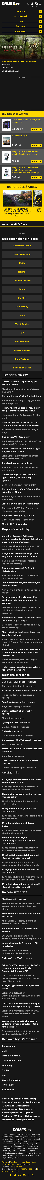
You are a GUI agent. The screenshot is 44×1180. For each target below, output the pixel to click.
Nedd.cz (6, 1113)
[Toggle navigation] (40, 4)
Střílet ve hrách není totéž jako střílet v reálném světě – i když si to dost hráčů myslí (21, 652)
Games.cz (19, 1102)
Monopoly (7, 1065)
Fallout (22, 289)
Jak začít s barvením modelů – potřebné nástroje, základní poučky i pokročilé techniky (21, 978)
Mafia (22, 263)
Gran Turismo (22, 359)
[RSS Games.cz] (33, 1175)
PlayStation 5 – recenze (14, 899)
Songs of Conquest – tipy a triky (19, 485)
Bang (4, 1051)
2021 (21, 21)
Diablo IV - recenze (12, 731)
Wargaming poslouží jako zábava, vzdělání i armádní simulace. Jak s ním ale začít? (20, 1024)
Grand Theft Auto (22, 254)
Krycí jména (8, 1085)
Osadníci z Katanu (11, 1056)
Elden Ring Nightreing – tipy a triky (20, 504)
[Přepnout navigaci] (32, 4)
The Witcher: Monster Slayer (19, 61)
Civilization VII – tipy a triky (16, 437)
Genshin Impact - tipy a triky (17, 463)
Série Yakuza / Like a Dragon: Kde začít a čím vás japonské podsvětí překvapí (19, 600)
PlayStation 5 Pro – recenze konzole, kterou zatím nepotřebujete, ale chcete (21, 906)
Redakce (13, 1162)
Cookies (21, 1162)
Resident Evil (22, 341)
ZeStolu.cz (8, 1106)
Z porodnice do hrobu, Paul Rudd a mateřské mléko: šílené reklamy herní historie (22, 642)
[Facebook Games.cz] (10, 1175)
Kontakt (11, 1164)
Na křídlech (8, 1090)
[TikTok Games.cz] (28, 1175)
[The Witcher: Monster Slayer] (22, 47)
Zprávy (17, 1099)
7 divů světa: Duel (11, 1060)
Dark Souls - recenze (13, 756)
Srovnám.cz (8, 1120)
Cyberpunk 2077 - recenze (16, 722)
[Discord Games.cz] (24, 1175)
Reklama (5, 1162)
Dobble (6, 1070)
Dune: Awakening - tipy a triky (18, 520)
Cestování (7, 1102)
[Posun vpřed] (39, 198)
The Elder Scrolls (22, 280)
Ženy (32, 1099)
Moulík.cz (17, 1113)
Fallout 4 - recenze (12, 744)
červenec (20, 26)
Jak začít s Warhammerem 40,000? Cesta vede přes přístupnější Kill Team (20, 1014)
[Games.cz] (11, 4)
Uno (4, 1075)
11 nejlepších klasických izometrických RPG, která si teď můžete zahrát (18, 840)
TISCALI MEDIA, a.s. (29, 1169)
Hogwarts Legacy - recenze (16, 706)
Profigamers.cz (34, 1102)
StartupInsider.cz (25, 1120)
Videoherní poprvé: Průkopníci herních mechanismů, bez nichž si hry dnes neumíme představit (22, 539)
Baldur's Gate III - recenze (15, 727)
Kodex (5, 1164)
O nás (18, 1164)
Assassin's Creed (22, 246)
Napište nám (17, 1167)
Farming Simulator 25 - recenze (18, 702)
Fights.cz (28, 1113)
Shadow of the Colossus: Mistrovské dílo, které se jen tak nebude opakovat (21, 610)
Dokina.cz (7, 1116)
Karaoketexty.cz (10, 1109)
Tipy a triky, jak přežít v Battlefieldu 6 (21, 396)
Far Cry (22, 298)
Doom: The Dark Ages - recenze (19, 767)
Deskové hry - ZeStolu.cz (19, 1039)
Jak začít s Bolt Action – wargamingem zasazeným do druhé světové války (21, 996)
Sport (25, 1099)
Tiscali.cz (7, 1099)
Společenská (20, 16)
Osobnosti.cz (23, 1106)
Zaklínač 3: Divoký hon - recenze (19, 682)
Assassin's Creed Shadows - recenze (21, 690)
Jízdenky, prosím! (11, 1080)
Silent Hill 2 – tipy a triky (14, 524)
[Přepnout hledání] (28, 4)
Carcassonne (9, 1046)
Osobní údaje (31, 1162)
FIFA (22, 333)
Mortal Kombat (22, 350)
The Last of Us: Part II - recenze (18, 686)
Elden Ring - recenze (13, 718)
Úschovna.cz (26, 1109)
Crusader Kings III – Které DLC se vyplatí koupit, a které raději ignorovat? (19, 478)
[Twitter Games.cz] (15, 1175)
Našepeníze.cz (32, 1116)
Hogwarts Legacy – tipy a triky (18, 515)
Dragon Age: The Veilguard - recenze (21, 740)
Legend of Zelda (22, 368)
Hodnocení (20, 31)
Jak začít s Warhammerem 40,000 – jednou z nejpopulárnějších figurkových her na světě (21, 968)
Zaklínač (22, 272)
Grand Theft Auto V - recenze (17, 736)
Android (20, 11)
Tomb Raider (22, 324)
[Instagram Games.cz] (19, 1175)
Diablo (22, 315)
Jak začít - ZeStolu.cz (17, 958)
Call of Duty (22, 307)
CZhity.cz (19, 1116)
